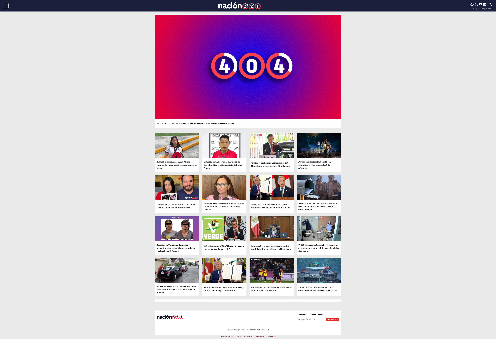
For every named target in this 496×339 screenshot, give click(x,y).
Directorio (260, 337)
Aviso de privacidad (244, 337)
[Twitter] (477, 4)
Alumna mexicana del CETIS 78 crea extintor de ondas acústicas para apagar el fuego (177, 165)
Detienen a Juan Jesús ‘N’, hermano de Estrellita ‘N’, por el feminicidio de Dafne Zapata (223, 165)
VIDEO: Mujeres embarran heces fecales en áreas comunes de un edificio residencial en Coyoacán (318, 248)
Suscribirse (332, 319)
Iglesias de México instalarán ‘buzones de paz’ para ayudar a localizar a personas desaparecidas (317, 206)
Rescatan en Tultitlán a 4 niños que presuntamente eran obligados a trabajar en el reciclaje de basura (176, 248)
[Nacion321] (239, 6)
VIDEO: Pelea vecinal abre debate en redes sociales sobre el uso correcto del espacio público (176, 289)
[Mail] (484, 4)
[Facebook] (472, 4)
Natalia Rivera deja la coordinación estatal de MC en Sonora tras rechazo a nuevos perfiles (224, 206)
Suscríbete (272, 337)
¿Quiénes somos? (226, 337)
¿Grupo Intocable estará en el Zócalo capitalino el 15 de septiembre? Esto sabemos (315, 165)
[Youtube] (481, 4)
